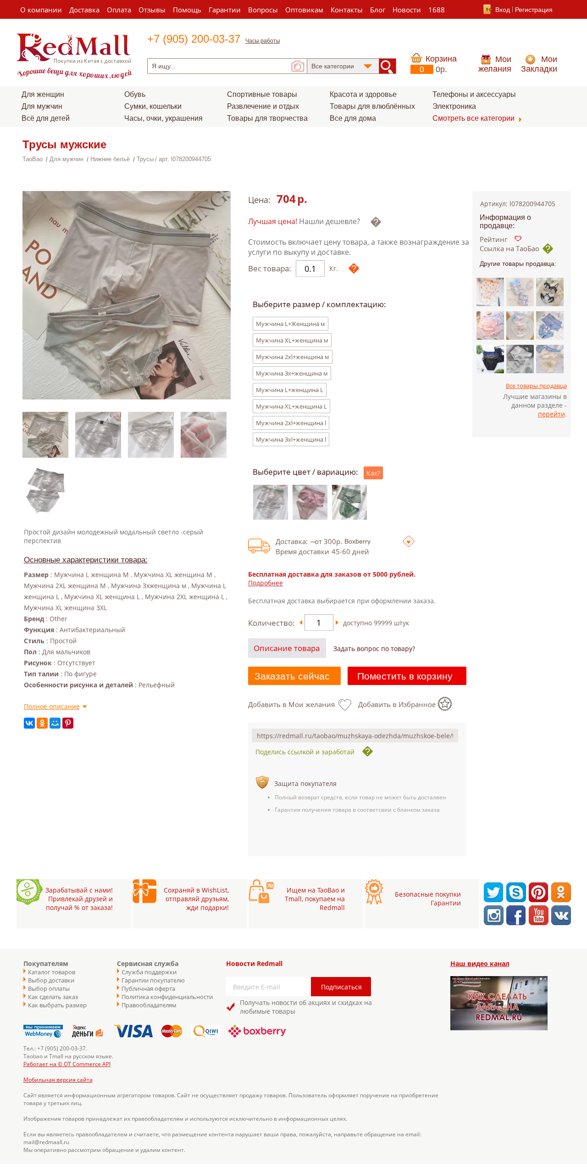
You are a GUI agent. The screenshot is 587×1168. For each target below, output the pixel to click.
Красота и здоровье (363, 94)
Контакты (347, 9)
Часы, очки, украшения (163, 118)
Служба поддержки (149, 972)
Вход (502, 9)
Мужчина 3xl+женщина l (291, 439)
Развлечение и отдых (263, 106)
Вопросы (263, 9)
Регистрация (534, 9)
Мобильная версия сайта (58, 1080)
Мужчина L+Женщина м (290, 324)
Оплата (119, 9)
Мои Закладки (539, 64)
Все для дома (353, 118)
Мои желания (494, 64)
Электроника (454, 106)
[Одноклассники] (42, 723)
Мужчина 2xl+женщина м (292, 357)
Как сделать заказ (53, 997)
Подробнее (265, 582)
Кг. (333, 268)
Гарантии (225, 9)
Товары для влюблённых (372, 106)
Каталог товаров (51, 972)
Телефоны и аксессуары (474, 94)
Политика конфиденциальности (163, 997)
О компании (41, 9)
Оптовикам (304, 9)
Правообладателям (149, 1005)
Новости (407, 9)
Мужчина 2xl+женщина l (291, 423)
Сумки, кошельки (153, 106)
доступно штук (376, 622)
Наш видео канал (479, 963)
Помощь (187, 9)
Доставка (84, 9)
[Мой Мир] (55, 723)
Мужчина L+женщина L (289, 390)
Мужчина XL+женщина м (292, 340)
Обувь (134, 94)
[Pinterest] (67, 723)
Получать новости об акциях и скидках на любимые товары (306, 1007)
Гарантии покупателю (153, 980)
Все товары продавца (536, 386)
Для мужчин (42, 106)
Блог (377, 9)
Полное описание (52, 706)
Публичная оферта (148, 988)
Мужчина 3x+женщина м (292, 373)
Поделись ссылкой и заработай (304, 751)
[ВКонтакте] (29, 723)
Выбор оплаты (49, 988)
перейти (551, 414)
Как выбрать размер (57, 1005)
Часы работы (262, 41)
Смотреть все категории (473, 118)
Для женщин (43, 94)
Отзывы (152, 9)
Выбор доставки (51, 980)
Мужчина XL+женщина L (291, 406)
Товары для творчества (267, 118)
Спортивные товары (262, 94)
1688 (436, 9)
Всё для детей (46, 118)
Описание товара (287, 648)
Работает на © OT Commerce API (67, 1064)
